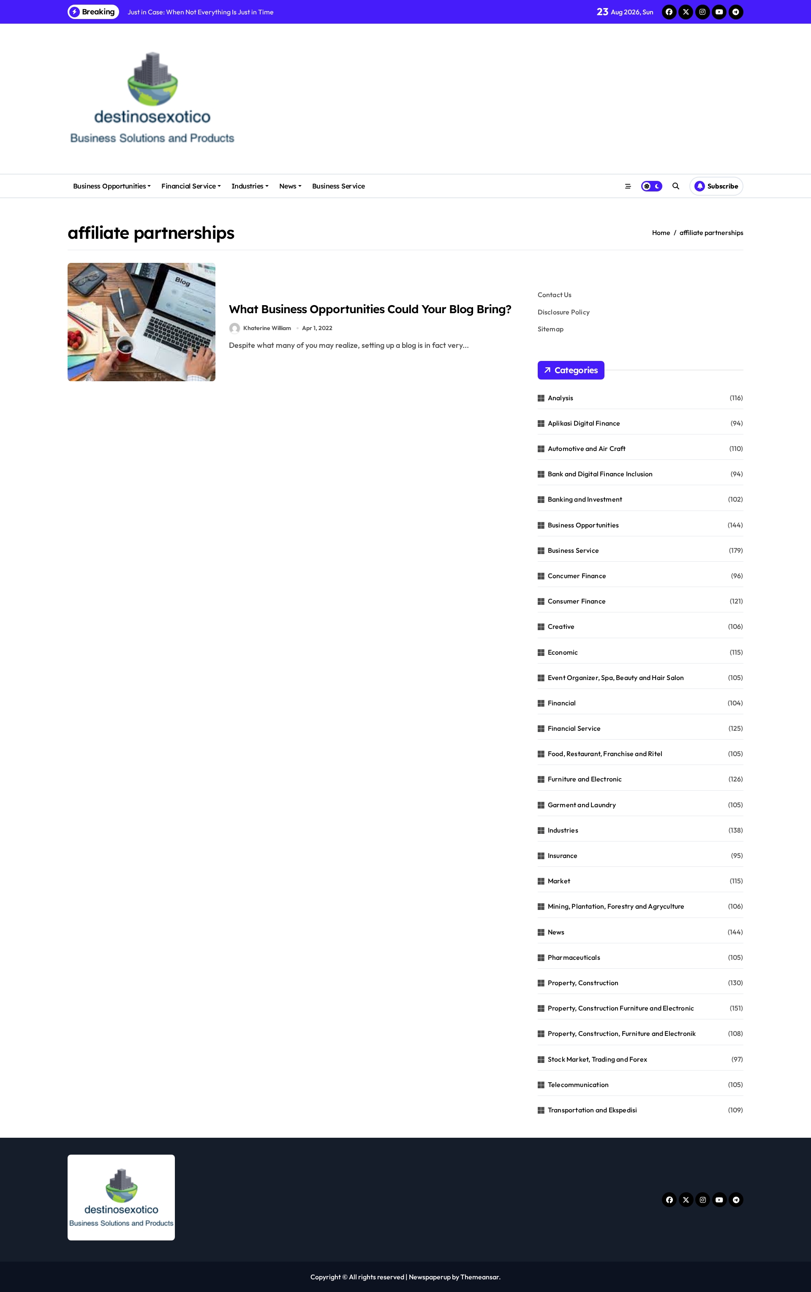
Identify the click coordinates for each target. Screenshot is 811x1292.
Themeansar (479, 1277)
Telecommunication (578, 1084)
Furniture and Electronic (585, 779)
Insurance (563, 855)
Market (559, 881)
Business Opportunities (109, 186)
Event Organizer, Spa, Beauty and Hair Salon (616, 677)
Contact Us (555, 294)
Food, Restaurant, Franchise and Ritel (605, 753)
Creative (561, 626)
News (288, 186)
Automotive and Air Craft (587, 448)
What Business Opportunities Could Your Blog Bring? (370, 309)
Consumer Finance (577, 601)
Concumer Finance (577, 575)
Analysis (561, 397)
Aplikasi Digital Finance (584, 423)
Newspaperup (430, 1277)
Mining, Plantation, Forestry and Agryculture (616, 906)
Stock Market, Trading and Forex (597, 1059)
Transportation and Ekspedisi (592, 1110)
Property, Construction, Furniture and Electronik (622, 1033)
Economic (563, 652)
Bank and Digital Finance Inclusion (600, 474)
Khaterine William (267, 328)
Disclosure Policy (564, 312)
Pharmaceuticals (574, 957)
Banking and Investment (585, 499)
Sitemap (550, 329)
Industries (247, 186)
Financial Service (188, 186)
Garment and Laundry (582, 804)
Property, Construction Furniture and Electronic (621, 1008)
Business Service (338, 186)
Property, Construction (583, 982)
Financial (562, 703)
